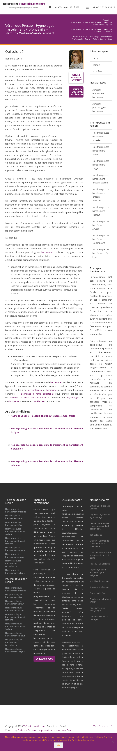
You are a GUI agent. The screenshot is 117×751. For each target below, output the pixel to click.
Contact (96, 64)
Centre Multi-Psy (97, 593)
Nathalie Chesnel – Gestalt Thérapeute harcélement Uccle (43, 415)
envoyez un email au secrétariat (28, 397)
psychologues (35, 390)
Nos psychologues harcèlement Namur (14, 602)
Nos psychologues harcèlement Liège (13, 596)
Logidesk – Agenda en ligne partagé (100, 516)
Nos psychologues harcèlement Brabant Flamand (15, 617)
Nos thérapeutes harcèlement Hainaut (100, 211)
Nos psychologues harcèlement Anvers (14, 609)
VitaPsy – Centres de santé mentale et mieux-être (99, 543)
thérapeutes (52, 390)
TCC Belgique (96, 534)
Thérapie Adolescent (99, 587)
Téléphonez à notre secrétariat (36, 393)
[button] (87, 7)
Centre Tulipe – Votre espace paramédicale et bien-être (100, 526)
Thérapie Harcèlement (34, 726)
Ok (58, 745)
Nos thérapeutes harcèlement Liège (100, 164)
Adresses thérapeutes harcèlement (98, 93)
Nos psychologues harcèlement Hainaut (15, 634)
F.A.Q (95, 58)
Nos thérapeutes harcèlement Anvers (100, 225)
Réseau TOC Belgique (100, 563)
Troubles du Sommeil (99, 581)
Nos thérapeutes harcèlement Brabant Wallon (100, 179)
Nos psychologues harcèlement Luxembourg (13, 642)
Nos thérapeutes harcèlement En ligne (100, 253)
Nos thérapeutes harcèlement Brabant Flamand (100, 195)
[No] (113, 742)
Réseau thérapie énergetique (97, 609)
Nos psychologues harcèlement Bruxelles (15, 589)
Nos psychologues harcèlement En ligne (15, 650)
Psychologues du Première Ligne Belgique (98, 572)
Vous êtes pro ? (100, 71)
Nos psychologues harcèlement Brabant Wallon (15, 626)
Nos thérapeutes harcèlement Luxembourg (100, 239)
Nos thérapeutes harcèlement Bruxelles (100, 136)
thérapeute (13, 401)
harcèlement (47, 252)
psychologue (73, 397)
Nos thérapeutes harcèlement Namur (100, 150)
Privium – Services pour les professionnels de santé (101, 555)
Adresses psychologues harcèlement (99, 107)
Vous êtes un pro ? (102, 726)
